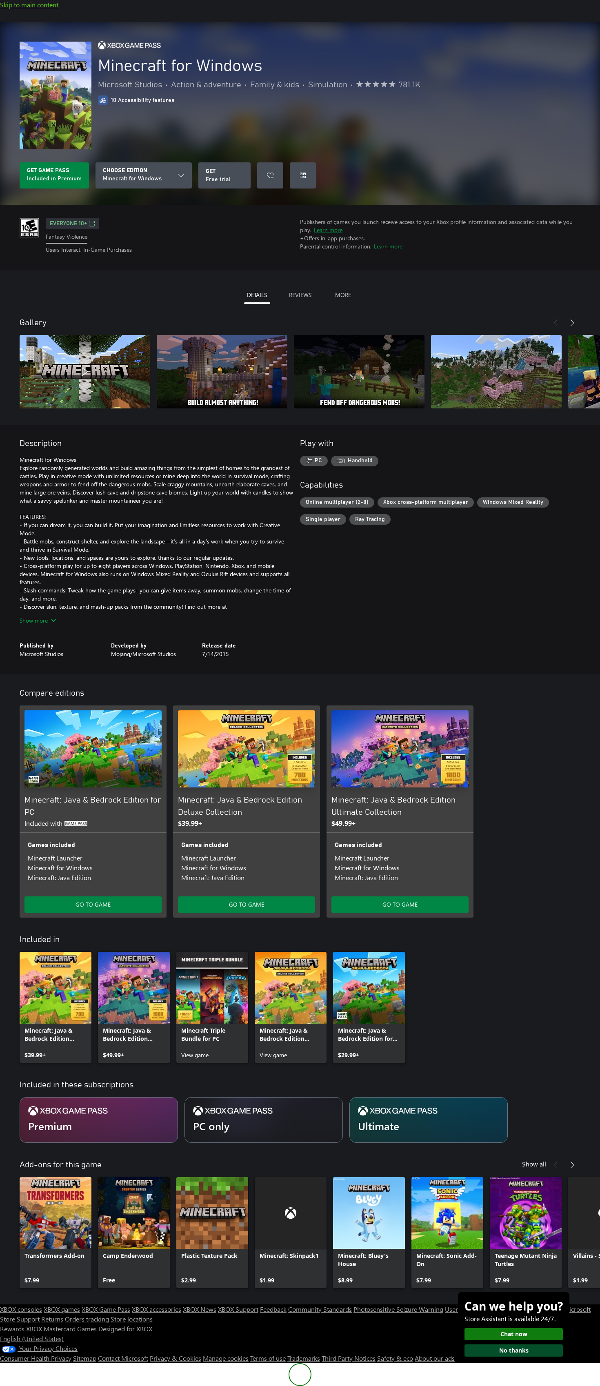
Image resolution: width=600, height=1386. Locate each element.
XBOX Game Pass (106, 1309)
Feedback (273, 1309)
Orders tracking (87, 1319)
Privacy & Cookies (175, 1358)
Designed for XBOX (125, 1328)
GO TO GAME (93, 904)
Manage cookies (226, 1358)
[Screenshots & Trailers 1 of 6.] (85, 371)
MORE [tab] (343, 295)
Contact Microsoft (123, 1358)
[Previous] (556, 322)
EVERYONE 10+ (68, 223)
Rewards (12, 1328)
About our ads (435, 1358)
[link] (55, 1007)
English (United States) (32, 1338)
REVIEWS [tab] (300, 295)
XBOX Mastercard (51, 1328)
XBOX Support (238, 1309)
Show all (534, 1164)
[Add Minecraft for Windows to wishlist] (270, 175)
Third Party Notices (349, 1358)
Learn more (328, 230)
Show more (34, 620)
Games (87, 1328)
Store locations (132, 1319)
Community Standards (320, 1309)
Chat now (513, 1334)
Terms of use (268, 1358)
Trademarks (303, 1358)
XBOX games (62, 1309)
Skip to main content (29, 4)
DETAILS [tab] (257, 295)
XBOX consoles (21, 1309)
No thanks (514, 1350)
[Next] (572, 322)
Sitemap (84, 1358)
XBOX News (199, 1309)
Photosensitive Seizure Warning (398, 1309)
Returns (52, 1319)
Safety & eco (395, 1358)
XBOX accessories (156, 1309)
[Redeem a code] (303, 175)
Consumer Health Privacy (35, 1358)
